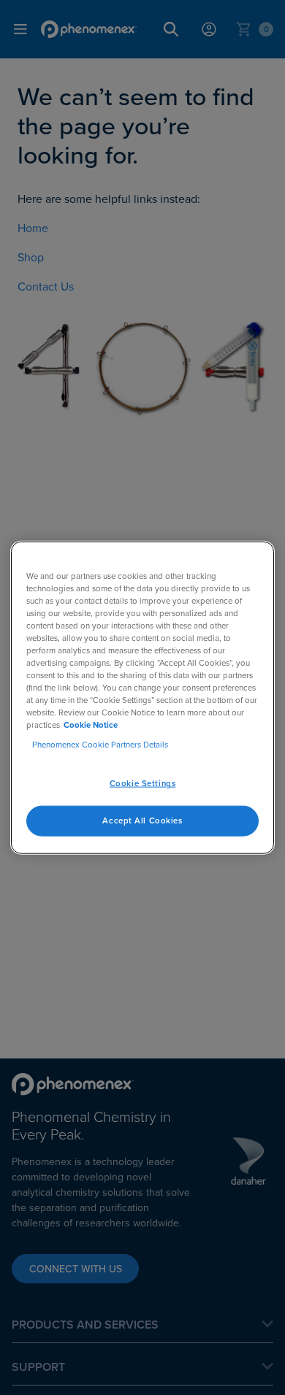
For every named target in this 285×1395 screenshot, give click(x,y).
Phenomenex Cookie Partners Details (100, 744)
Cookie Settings (143, 783)
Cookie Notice (91, 725)
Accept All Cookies (142, 820)
